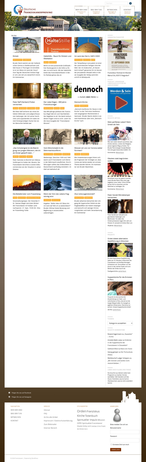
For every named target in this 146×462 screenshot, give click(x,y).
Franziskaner (36, 10)
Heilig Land (78, 60)
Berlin (46, 62)
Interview (22, 156)
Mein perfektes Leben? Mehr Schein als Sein (119, 123)
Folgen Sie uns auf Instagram (21, 397)
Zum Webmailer (50, 424)
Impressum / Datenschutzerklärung (58, 421)
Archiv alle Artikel (51, 417)
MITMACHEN (112, 11)
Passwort (113, 436)
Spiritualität (87, 423)
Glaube (79, 426)
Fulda (15, 197)
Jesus (93, 60)
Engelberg (47, 200)
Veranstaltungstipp (33, 197)
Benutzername (115, 428)
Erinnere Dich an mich (120, 444)
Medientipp (66, 154)
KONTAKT (127, 11)
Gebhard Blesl (113, 349)
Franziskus (93, 411)
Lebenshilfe (56, 200)
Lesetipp (94, 426)
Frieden (15, 156)
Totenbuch (31, 108)
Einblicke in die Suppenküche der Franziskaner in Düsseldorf (119, 342)
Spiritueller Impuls (87, 419)
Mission (56, 108)
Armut (99, 426)
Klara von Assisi (126, 349)
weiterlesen (122, 271)
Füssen (15, 108)
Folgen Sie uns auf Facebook (21, 393)
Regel (62, 108)
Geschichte (57, 154)
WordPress (35, 458)
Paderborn (22, 108)
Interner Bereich (50, 428)
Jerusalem (86, 60)
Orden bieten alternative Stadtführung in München (118, 239)
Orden (81, 411)
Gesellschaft (17, 60)
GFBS (79, 423)
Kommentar (27, 60)
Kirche (77, 106)
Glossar (47, 410)
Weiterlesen (120, 153)
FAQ (45, 413)
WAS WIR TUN (96, 11)
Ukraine (29, 156)
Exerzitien (52, 62)
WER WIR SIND (81, 11)
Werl (37, 108)
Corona (77, 154)
